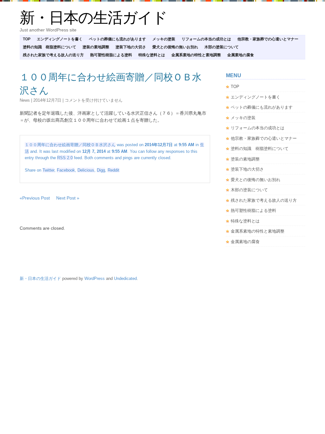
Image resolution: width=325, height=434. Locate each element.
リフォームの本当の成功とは (206, 39)
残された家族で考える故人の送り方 (53, 55)
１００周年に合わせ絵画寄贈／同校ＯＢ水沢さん (70, 144)
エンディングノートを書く (60, 39)
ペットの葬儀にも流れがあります (117, 39)
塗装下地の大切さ (131, 47)
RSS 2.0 (65, 157)
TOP (26, 39)
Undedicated (125, 278)
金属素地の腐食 (240, 55)
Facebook (66, 170)
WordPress (94, 278)
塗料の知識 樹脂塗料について (49, 47)
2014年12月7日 (47, 100)
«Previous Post (35, 197)
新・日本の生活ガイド (93, 17)
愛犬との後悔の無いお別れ (175, 47)
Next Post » (67, 197)
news (25, 100)
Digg (101, 170)
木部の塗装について (221, 47)
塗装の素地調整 (96, 47)
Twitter (48, 170)
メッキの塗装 (163, 39)
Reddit (113, 170)
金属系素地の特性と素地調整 (196, 55)
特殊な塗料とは (151, 55)
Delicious (85, 170)
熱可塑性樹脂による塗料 (111, 55)
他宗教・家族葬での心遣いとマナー (267, 39)
